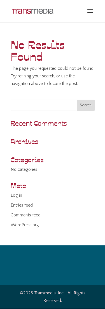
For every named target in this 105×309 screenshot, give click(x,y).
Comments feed (26, 215)
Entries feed (22, 205)
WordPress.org (25, 224)
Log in (16, 195)
